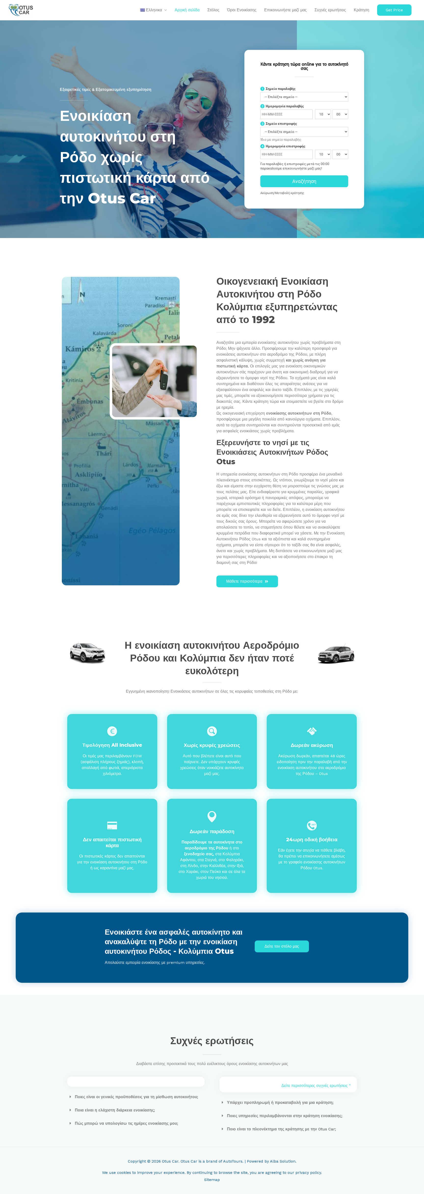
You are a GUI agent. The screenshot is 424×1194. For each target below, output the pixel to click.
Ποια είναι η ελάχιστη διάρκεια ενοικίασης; (115, 1110)
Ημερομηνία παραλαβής (283, 106)
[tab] (136, 1097)
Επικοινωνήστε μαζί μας (285, 10)
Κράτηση (361, 10)
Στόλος (213, 10)
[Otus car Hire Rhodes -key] (143, 381)
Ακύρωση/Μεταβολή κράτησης (282, 193)
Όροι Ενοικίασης (241, 10)
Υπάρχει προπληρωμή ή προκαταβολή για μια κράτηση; (280, 1102)
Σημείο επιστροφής (279, 124)
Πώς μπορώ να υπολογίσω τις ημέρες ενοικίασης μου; (126, 1123)
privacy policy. (308, 1172)
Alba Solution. (283, 1161)
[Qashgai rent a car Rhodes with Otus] (87, 653)
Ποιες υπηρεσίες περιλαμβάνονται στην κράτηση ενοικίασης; (284, 1115)
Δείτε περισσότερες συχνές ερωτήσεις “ (316, 1085)
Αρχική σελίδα (187, 10)
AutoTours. (233, 1161)
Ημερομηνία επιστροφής (283, 146)
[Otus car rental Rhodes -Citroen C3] (336, 653)
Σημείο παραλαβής (278, 89)
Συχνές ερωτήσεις (330, 10)
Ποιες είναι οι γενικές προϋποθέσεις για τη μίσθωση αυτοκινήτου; (136, 1097)
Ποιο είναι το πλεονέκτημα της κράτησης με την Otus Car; (281, 1129)
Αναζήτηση (304, 181)
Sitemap (212, 1179)
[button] (394, 10)
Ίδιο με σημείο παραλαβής (280, 139)
